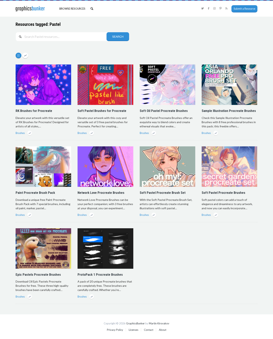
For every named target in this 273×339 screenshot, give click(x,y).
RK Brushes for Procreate (34, 111)
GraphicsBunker (135, 323)
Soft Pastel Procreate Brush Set (162, 193)
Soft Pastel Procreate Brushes (223, 193)
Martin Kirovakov (159, 323)
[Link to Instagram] (214, 8)
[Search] (92, 9)
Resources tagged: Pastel (38, 24)
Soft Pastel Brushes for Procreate (102, 111)
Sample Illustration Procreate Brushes (229, 111)
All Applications (19, 56)
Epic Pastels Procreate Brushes (38, 275)
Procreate (25, 56)
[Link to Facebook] (208, 8)
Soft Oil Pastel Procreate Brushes (164, 111)
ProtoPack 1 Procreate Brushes (100, 275)
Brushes (20, 133)
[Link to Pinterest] (220, 8)
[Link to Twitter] (202, 8)
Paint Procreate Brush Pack (35, 193)
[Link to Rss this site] (226, 8)
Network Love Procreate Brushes (101, 193)
